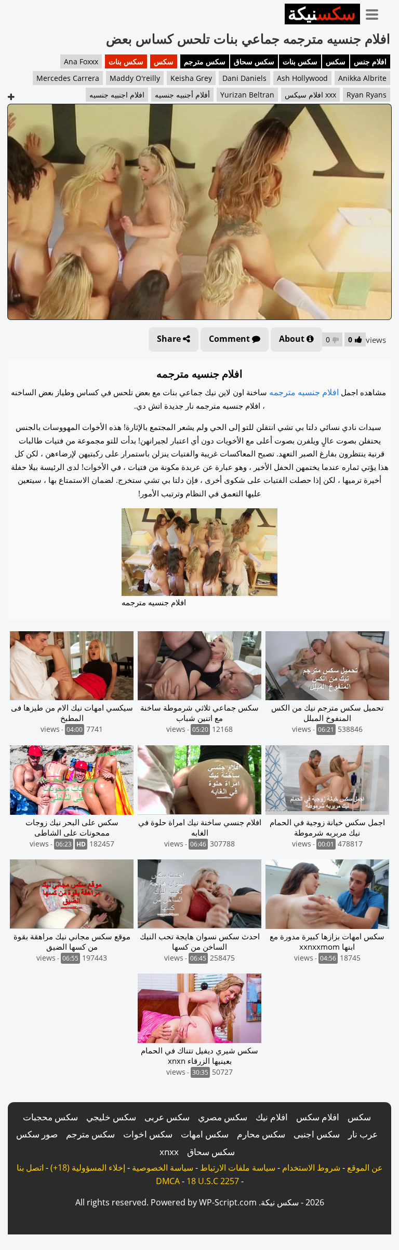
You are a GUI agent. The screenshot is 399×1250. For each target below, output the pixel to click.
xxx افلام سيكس (310, 95)
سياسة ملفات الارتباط (237, 1167)
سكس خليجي (111, 1117)
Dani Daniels (244, 78)
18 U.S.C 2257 (213, 1181)
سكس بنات (300, 61)
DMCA (168, 1181)
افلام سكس (317, 1117)
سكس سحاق (254, 61)
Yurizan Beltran (247, 95)
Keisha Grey (191, 78)
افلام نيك (272, 1117)
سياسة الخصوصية (162, 1167)
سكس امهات (205, 1134)
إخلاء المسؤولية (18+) (87, 1167)
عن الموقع (365, 1167)
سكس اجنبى (317, 1134)
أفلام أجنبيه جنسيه (182, 95)
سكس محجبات (50, 1117)
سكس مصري (222, 1117)
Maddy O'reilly (135, 78)
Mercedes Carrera (67, 78)
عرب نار (363, 1134)
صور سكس (37, 1134)
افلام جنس (370, 61)
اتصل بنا (30, 1167)
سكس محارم (261, 1134)
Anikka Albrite (362, 78)
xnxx (169, 1152)
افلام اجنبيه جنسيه (116, 95)
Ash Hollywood (302, 78)
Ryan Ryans (367, 95)
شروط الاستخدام (311, 1167)
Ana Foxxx (81, 61)
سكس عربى (167, 1117)
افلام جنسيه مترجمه (304, 392)
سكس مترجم (204, 61)
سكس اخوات (147, 1134)
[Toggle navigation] (375, 12)
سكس (335, 61)
